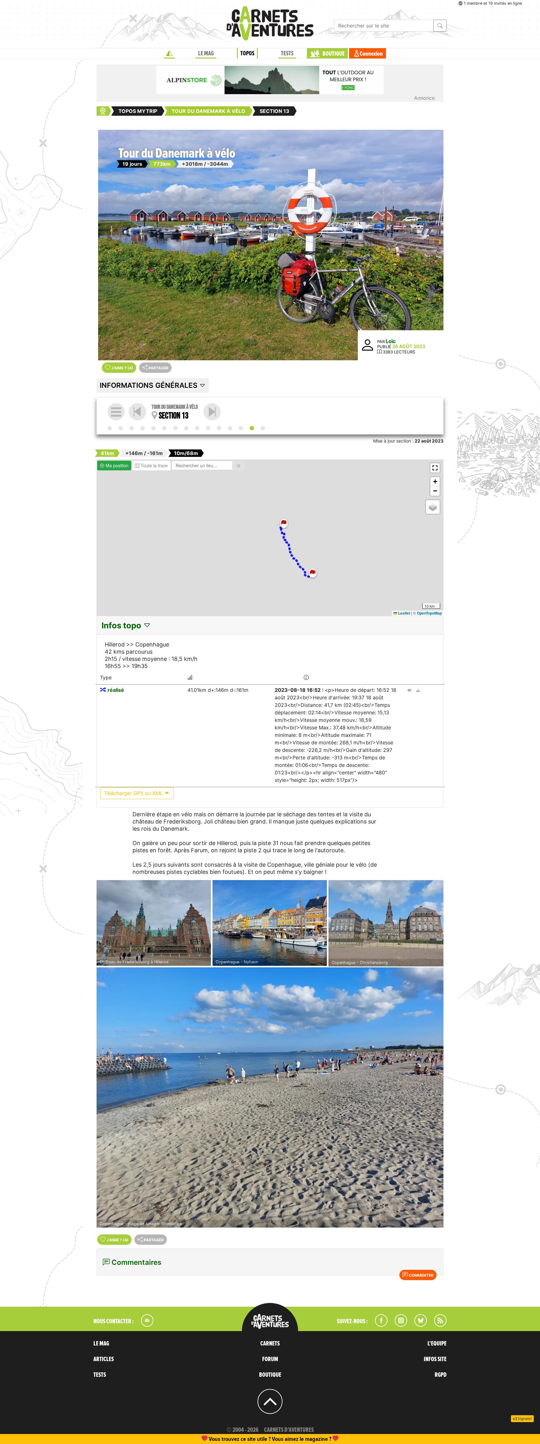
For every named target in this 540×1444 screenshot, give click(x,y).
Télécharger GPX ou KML (134, 793)
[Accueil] (169, 53)
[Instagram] (398, 1325)
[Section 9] (208, 428)
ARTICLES (103, 1359)
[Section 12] (241, 428)
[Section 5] (164, 428)
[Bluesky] (417, 1325)
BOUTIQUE (333, 54)
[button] (284, 523)
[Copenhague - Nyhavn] (269, 923)
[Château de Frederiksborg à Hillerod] (154, 923)
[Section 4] (153, 428)
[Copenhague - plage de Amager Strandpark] (270, 1097)
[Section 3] (142, 428)
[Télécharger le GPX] (418, 690)
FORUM (270, 1359)
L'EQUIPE (437, 1343)
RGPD (441, 1375)
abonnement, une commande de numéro (221, 1439)
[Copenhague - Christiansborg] (385, 923)
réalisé (116, 690)
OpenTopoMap (429, 613)
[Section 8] (197, 428)
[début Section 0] (110, 428)
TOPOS (247, 53)
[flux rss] (437, 1325)
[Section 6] (175, 428)
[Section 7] (186, 428)
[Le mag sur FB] (378, 1325)
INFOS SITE (435, 1359)
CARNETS (270, 1343)
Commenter (420, 1275)
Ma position (116, 465)
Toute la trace (153, 465)
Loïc (391, 341)
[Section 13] (252, 428)
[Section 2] (131, 428)
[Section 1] (120, 428)
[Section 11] (230, 428)
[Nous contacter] (144, 1325)
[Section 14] (212, 411)
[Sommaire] (116, 411)
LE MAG (206, 53)
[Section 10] (219, 428)
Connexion (371, 54)
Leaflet (403, 613)
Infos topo (122, 625)
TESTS (287, 53)
